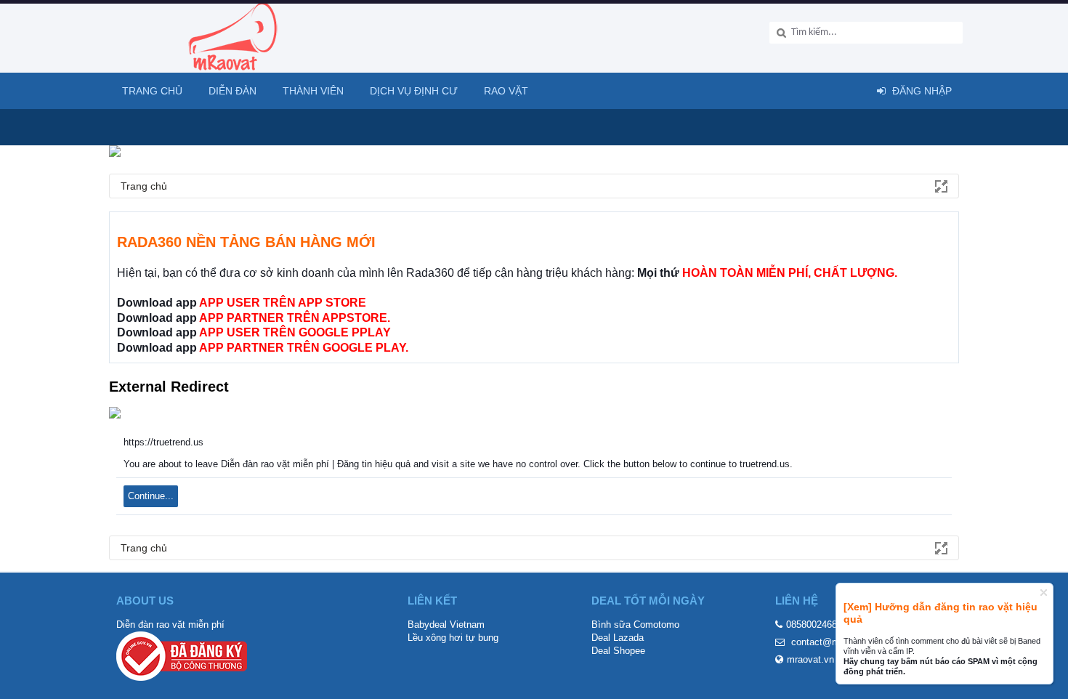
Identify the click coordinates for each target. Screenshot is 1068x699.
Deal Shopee (618, 650)
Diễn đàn (232, 91)
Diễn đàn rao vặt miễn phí (170, 624)
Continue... (151, 495)
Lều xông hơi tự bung (453, 637)
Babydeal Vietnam (446, 624)
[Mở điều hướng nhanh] (940, 185)
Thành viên (313, 91)
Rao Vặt (506, 91)
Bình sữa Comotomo (635, 624)
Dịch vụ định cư (414, 91)
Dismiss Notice (1043, 592)
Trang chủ (152, 91)
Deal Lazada (617, 637)
